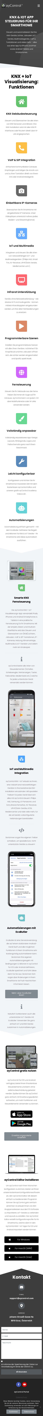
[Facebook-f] (18, 1384)
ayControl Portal (21, 1392)
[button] (21, 994)
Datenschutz (21, 1397)
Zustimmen (13, 1412)
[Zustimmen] (40, 1407)
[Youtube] (24, 1384)
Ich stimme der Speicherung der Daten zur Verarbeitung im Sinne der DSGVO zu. (19, 1365)
